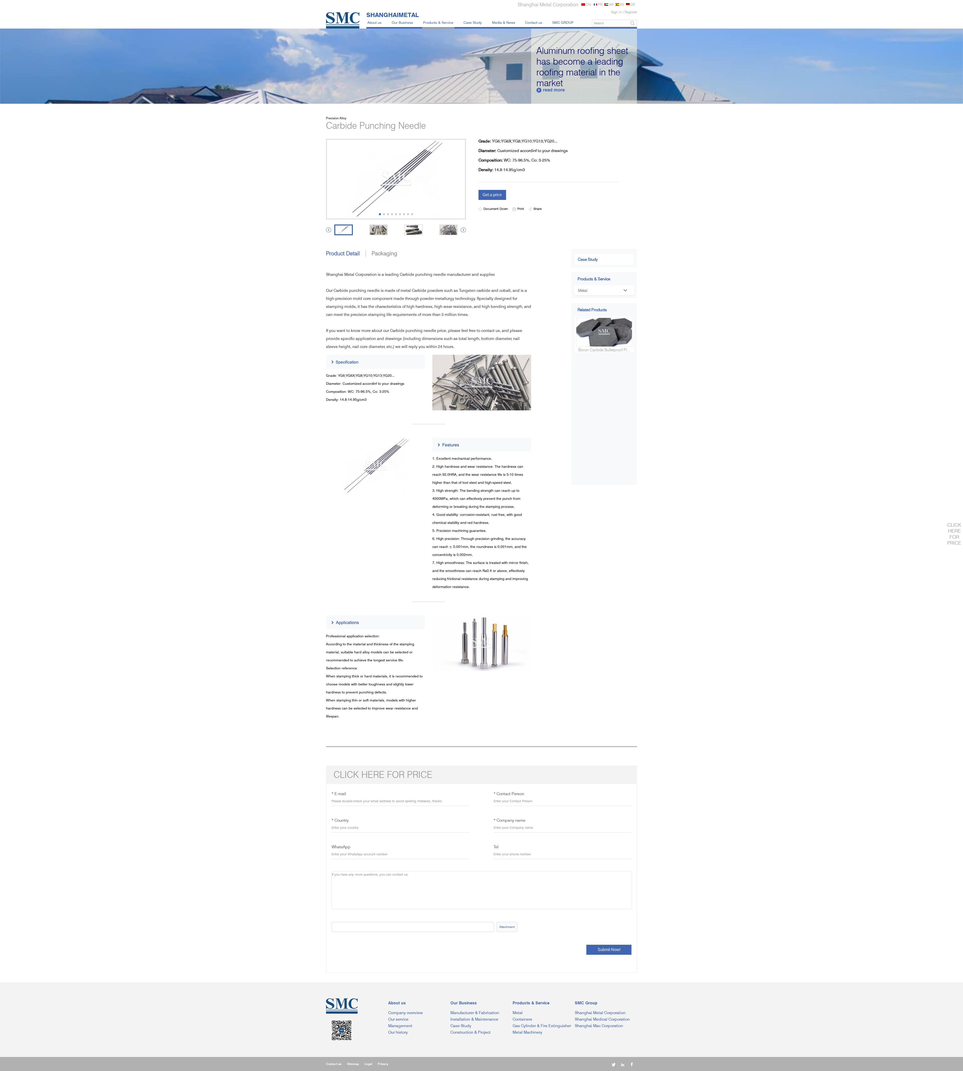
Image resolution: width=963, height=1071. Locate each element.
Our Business (402, 22)
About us (374, 22)
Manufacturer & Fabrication (474, 1012)
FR (600, 4)
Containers (522, 1019)
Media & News (503, 22)
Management (400, 1025)
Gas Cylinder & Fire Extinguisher (542, 1025)
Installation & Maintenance (474, 1019)
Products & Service (438, 22)
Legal (368, 1064)
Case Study (472, 22)
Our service (398, 1019)
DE (632, 4)
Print (520, 209)
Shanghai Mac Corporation (599, 1025)
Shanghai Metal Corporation (600, 1012)
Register (631, 12)
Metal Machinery (527, 1032)
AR (611, 4)
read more (551, 89)
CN (588, 4)
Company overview (405, 1012)
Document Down (496, 209)
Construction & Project (470, 1032)
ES (622, 4)
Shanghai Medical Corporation (602, 1019)
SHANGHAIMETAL (392, 15)
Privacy (383, 1064)
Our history (398, 1032)
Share (537, 209)
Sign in (616, 12)
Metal (602, 290)
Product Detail (343, 253)
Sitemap (353, 1064)
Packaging (384, 253)
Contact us (533, 22)
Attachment (507, 927)
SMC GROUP (563, 22)
